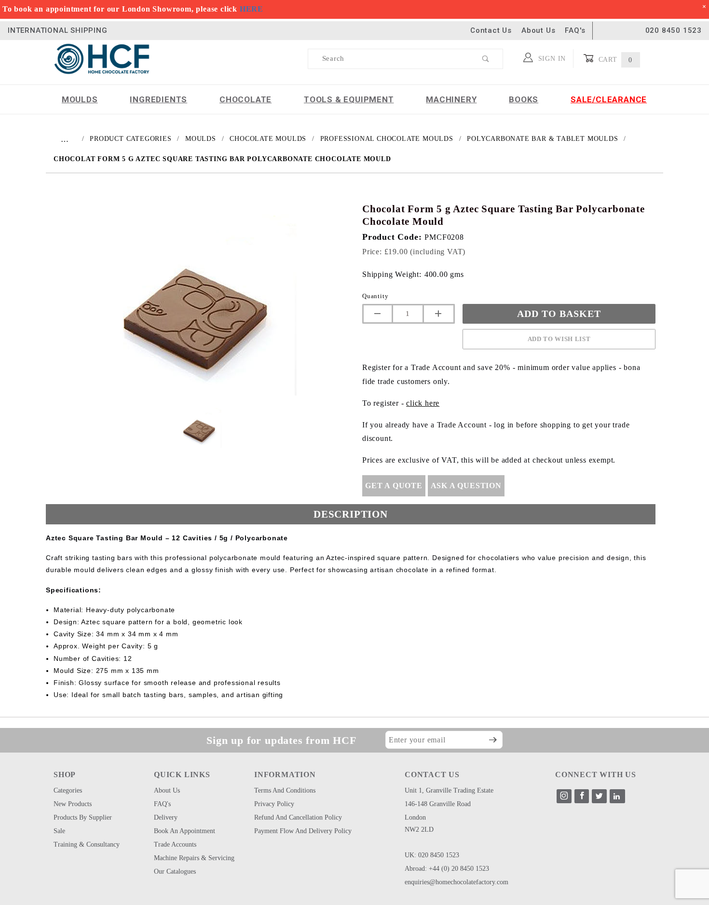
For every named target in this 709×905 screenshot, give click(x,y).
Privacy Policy (274, 804)
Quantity (375, 296)
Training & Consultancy (87, 844)
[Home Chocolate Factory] (102, 58)
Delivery (165, 817)
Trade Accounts (175, 844)
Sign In (551, 58)
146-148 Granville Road (438, 804)
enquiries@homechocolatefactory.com (456, 882)
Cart (614, 59)
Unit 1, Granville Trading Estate (449, 790)
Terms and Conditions (284, 790)
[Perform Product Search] (486, 59)
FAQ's (575, 30)
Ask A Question (466, 485)
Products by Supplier (83, 817)
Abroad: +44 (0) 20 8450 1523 (447, 868)
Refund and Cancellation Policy (298, 817)
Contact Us (491, 30)
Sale (59, 831)
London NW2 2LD (419, 823)
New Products (73, 804)
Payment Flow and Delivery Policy (303, 831)
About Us (538, 30)
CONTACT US (432, 774)
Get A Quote (394, 485)
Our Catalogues (175, 871)
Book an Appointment (184, 831)
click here (422, 403)
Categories (68, 790)
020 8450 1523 (673, 30)
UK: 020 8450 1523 (432, 855)
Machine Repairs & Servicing (194, 858)
